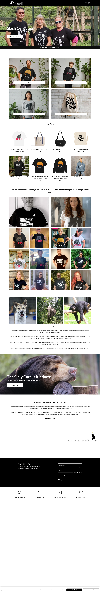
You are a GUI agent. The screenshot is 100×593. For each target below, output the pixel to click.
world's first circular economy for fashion (37, 412)
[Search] (86, 2)
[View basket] (89, 2)
